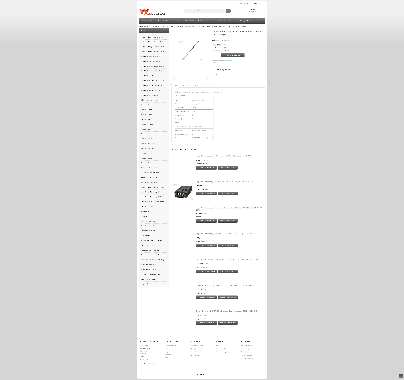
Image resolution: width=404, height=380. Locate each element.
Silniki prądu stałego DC (150, 177)
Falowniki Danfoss (147, 124)
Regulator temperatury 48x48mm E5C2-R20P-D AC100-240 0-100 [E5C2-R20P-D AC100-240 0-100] (229, 209)
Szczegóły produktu (190, 85)
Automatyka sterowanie (150, 221)
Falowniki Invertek (147, 139)
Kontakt (177, 21)
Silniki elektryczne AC (149, 100)
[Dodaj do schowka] (215, 62)
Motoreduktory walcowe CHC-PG (153, 47)
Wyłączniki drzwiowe (148, 264)
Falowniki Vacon (147, 119)
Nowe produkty (221, 349)
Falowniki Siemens (148, 148)
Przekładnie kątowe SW (150, 95)
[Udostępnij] (222, 62)
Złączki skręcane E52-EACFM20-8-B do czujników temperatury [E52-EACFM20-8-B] (226, 311)
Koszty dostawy (246, 345)
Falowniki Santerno (148, 143)
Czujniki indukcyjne (148, 231)
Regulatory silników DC (149, 182)
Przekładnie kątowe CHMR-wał (152, 66)
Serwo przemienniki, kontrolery (152, 260)
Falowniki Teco (146, 153)
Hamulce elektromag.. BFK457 (152, 197)
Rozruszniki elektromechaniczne (153, 255)
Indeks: (214, 40)
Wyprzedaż (189, 21)
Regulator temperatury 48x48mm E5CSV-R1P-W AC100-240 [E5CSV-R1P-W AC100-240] (229, 259)
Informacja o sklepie (149, 341)
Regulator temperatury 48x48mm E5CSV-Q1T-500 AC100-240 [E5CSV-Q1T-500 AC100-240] (229, 234)
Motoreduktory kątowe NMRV (152, 37)
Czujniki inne (145, 235)
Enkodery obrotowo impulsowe (152, 201)
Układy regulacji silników (150, 172)
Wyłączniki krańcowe (149, 269)
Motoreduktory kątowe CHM (151, 42)
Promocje (219, 345)
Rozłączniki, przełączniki (150, 250)
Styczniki (144, 216)
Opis (175, 85)
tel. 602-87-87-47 (163, 21)
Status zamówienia (224, 21)
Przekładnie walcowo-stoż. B (151, 90)
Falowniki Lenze (147, 109)
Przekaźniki (145, 211)
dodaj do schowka (228, 168)
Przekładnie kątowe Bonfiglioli (152, 71)
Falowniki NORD (147, 114)
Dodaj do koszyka (233, 55)
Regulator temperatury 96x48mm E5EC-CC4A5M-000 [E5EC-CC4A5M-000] (224, 156)
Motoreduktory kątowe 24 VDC (152, 187)
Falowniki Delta (146, 163)
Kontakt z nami (195, 352)
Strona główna (146, 21)
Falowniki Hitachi (147, 134)
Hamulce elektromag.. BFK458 (152, 192)
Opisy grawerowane (148, 279)
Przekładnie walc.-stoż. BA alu (152, 85)
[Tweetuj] (229, 62)
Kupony (167, 361)
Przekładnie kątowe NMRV (151, 56)
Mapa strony (194, 355)
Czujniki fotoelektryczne (150, 226)
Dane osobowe (170, 345)
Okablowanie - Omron (149, 245)
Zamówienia (169, 349)
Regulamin (244, 352)
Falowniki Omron (147, 105)
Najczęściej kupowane (223, 352)
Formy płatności (246, 355)
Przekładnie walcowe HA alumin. (153, 76)
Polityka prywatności (244, 21)
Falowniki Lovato (147, 158)
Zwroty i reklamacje (247, 358)
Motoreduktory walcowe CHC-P (152, 51)
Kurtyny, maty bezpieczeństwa (152, 240)
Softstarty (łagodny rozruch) (151, 274)
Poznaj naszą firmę (205, 21)
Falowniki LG (145, 129)
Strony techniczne (196, 349)
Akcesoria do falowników (150, 168)
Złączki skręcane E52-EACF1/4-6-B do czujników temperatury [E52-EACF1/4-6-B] (225, 285)
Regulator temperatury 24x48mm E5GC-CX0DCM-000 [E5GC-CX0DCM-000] (224, 182)
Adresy (167, 358)
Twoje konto (171, 341)
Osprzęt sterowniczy (148, 206)
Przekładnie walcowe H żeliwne (152, 80)
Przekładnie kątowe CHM (150, 61)
